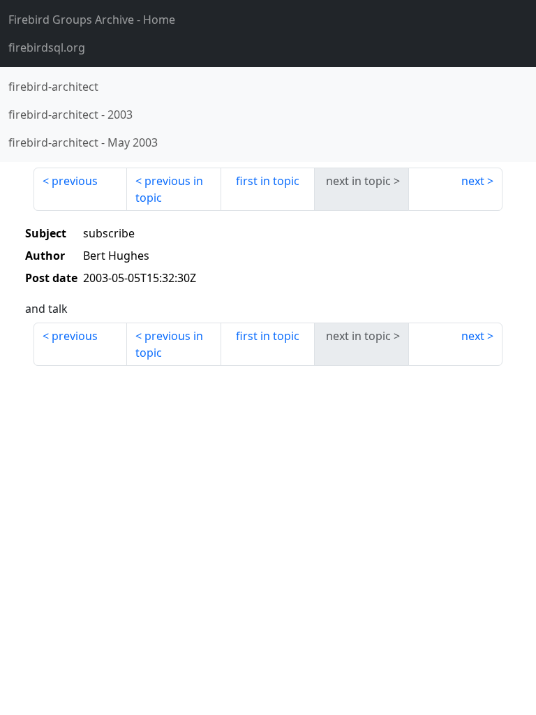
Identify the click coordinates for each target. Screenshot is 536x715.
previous (75, 181)
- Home (91, 19)
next (472, 181)
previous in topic (169, 189)
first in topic (267, 181)
